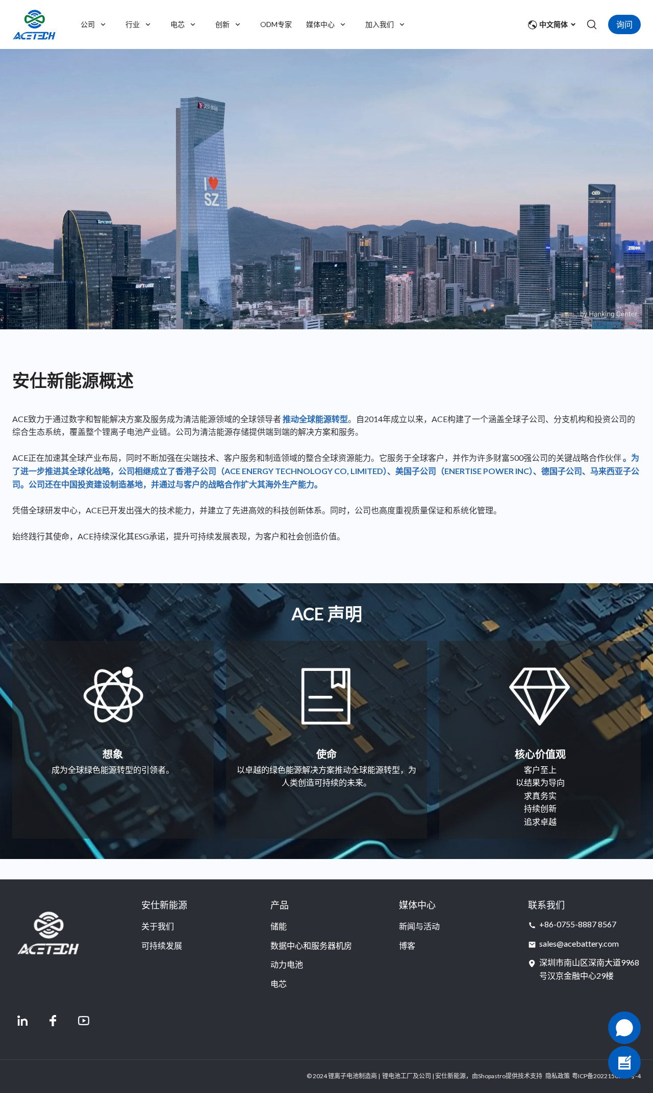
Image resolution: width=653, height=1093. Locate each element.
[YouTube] (83, 1020)
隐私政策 (557, 1076)
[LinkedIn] (22, 1020)
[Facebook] (53, 1020)
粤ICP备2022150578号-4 (606, 1076)
